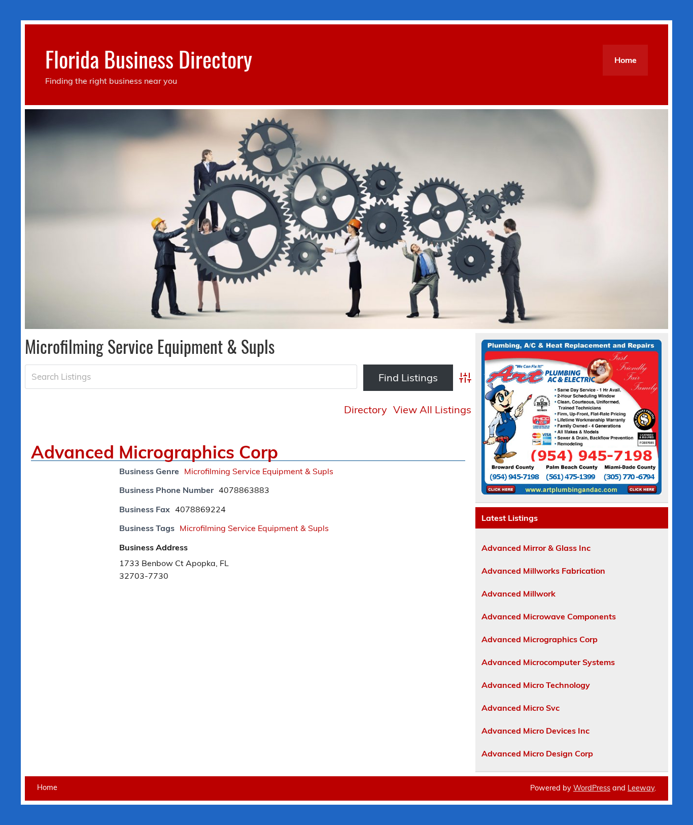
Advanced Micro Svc (520, 708)
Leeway (641, 788)
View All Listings (432, 409)
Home (625, 60)
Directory (365, 409)
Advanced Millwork (518, 593)
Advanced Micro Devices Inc (535, 730)
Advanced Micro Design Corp (537, 753)
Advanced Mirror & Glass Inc (536, 548)
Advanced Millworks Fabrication (543, 571)
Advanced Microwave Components (548, 616)
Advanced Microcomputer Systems (548, 662)
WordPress (591, 788)
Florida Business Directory (148, 58)
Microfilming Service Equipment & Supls (258, 471)
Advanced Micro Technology (535, 685)
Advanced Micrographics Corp (154, 452)
